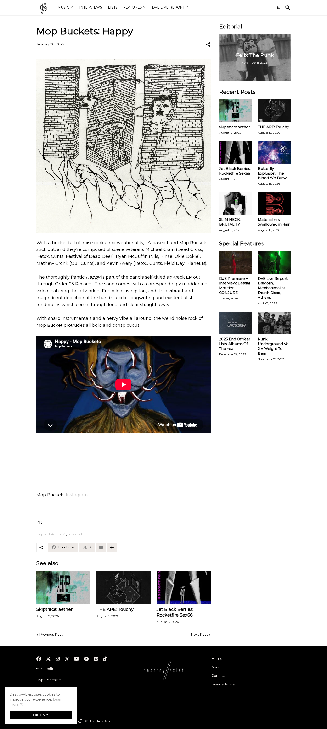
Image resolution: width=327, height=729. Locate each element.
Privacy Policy (223, 684)
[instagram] (58, 659)
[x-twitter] (48, 659)
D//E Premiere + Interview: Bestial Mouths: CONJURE (234, 285)
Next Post (199, 634)
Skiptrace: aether (54, 609)
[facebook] (38, 659)
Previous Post (51, 634)
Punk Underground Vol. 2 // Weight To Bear (274, 346)
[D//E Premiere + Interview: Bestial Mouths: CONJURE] (235, 262)
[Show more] (112, 547)
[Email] (101, 547)
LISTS (113, 7)
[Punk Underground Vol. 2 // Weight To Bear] (274, 323)
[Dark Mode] (279, 8)
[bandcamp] (86, 659)
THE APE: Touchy (115, 609)
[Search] (287, 8)
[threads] (67, 659)
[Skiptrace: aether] (63, 587)
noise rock (76, 534)
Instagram (77, 494)
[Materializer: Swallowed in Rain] (274, 203)
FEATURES (132, 7)
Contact (218, 676)
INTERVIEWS (90, 7)
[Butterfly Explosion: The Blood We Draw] (274, 152)
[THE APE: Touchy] (123, 587)
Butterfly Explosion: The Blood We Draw (272, 173)
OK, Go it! (41, 715)
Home (217, 659)
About (217, 667)
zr (87, 534)
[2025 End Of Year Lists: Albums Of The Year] (235, 323)
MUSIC (63, 7)
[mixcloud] (39, 668)
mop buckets (45, 534)
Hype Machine (48, 680)
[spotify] (96, 659)
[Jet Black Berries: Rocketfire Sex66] (184, 587)
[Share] (208, 44)
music (62, 534)
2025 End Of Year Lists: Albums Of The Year (234, 344)
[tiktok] (105, 659)
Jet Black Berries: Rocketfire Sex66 (175, 612)
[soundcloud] (50, 668)
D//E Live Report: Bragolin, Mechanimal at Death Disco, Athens (273, 288)
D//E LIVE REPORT (168, 7)
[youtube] (76, 659)
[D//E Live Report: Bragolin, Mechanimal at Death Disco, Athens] (274, 262)
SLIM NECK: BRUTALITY (230, 221)
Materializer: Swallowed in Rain (274, 221)
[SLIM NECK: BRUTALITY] (235, 203)
